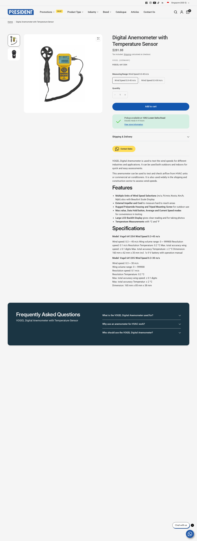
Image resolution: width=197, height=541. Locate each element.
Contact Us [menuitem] (149, 12)
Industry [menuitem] (92, 12)
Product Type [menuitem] (74, 12)
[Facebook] (147, 3)
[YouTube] (155, 3)
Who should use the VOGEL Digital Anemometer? (127, 332)
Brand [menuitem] (106, 12)
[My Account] (182, 12)
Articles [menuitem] (135, 12)
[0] (187, 12)
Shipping (127, 54)
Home (10, 22)
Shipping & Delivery (122, 136)
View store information (133, 124)
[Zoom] (98, 38)
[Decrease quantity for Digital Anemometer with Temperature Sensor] (115, 95)
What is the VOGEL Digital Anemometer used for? (127, 315)
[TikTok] (159, 3)
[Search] (176, 12)
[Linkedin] (163, 3)
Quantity (116, 88)
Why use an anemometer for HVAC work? (123, 324)
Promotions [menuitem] (46, 12)
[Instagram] (151, 3)
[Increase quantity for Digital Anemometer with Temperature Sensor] (125, 95)
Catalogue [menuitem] (121, 12)
